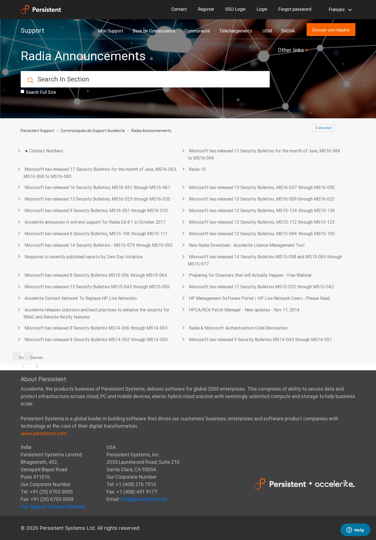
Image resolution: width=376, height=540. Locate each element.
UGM (267, 31)
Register (206, 9)
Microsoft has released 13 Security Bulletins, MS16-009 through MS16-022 (261, 199)
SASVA (288, 31)
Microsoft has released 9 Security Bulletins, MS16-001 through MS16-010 (96, 210)
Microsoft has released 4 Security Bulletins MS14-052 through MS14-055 (96, 339)
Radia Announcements (151, 130)
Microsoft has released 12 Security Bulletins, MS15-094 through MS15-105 (262, 233)
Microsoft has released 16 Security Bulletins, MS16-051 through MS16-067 (97, 187)
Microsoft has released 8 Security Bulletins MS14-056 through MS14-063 (95, 328)
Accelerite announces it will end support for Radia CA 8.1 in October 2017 (95, 222)
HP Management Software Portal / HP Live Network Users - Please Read (259, 298)
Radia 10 (197, 169)
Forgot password (294, 9)
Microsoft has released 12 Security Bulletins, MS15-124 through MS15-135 (262, 210)
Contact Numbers (46, 150)
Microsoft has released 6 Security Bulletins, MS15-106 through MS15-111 (96, 233)
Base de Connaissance (154, 31)
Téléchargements (236, 31)
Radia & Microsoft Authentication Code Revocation (238, 328)
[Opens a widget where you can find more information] (355, 530)
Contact (179, 9)
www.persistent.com (44, 433)
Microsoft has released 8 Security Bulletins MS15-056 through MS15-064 (95, 275)
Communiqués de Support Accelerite (93, 130)
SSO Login (235, 9)
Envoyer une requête (331, 29)
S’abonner (323, 127)
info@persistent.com (144, 499)
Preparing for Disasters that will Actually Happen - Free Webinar (250, 275)
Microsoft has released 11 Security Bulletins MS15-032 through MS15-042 (261, 286)
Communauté (197, 31)
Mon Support (110, 31)
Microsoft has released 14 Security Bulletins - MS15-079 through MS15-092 (98, 245)
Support (32, 30)
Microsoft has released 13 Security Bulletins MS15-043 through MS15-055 (97, 286)
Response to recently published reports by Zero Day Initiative (83, 256)
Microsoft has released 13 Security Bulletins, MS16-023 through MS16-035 (97, 199)
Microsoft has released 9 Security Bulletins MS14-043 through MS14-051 (260, 339)
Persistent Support (37, 130)
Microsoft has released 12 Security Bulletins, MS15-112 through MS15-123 (261, 222)
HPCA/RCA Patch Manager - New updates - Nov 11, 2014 (244, 310)
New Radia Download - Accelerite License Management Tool (246, 245)
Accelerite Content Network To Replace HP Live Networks (80, 298)
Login (262, 9)
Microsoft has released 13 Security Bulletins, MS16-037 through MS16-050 (262, 187)
